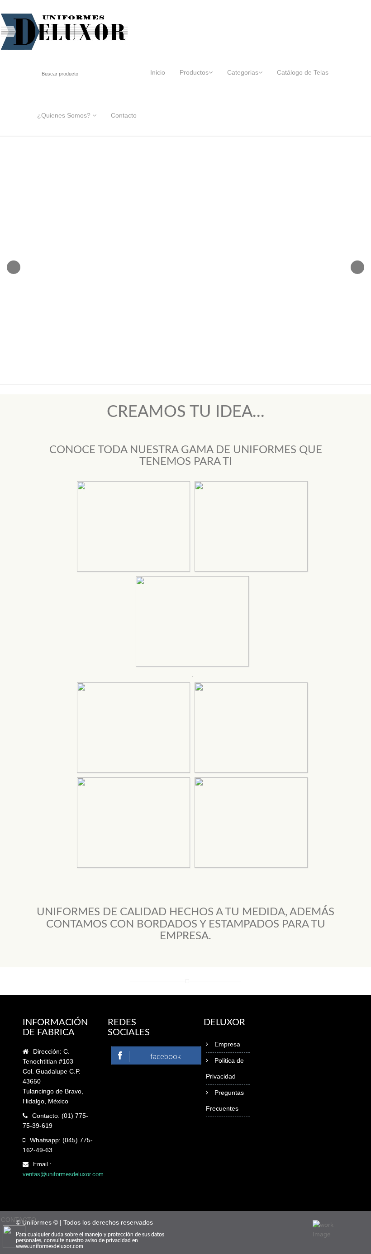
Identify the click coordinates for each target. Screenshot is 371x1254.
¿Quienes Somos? (64, 115)
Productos (194, 72)
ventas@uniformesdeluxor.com (63, 1174)
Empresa (227, 1044)
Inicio (157, 72)
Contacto (124, 115)
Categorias (242, 72)
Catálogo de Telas (302, 72)
